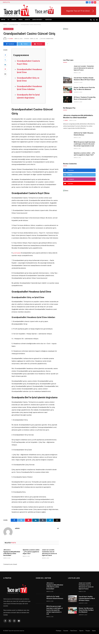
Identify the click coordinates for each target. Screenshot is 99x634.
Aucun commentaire (47, 38)
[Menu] (97, 20)
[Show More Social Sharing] (47, 44)
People (88, 630)
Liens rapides (37, 19)
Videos (14, 19)
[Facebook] (5, 55)
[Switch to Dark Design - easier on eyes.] (94, 19)
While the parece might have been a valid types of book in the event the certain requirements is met (84, 144)
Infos (3, 19)
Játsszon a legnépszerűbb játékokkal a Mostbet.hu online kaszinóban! (11, 552)
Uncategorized (8, 29)
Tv (8, 19)
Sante (94, 630)
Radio (21, 19)
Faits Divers (73, 630)
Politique (58, 630)
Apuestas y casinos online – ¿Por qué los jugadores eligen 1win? (31, 551)
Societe (65, 630)
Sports (81, 630)
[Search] (91, 20)
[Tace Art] (17, 10)
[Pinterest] (5, 69)
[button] (62, 11)
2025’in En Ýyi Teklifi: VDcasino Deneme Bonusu (27, 2)
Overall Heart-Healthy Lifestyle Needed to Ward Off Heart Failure (84, 78)
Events (27, 19)
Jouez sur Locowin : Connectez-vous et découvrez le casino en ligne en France (49, 552)
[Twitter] (5, 60)
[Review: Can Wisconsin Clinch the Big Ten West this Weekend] (67, 89)
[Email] (5, 74)
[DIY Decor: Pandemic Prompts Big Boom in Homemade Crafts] (67, 99)
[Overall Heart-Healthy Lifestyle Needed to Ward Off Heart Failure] (67, 80)
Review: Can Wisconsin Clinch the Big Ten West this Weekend (84, 88)
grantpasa (16, 253)
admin (11, 38)
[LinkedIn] (5, 64)
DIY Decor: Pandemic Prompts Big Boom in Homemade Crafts (84, 98)
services (48, 19)
